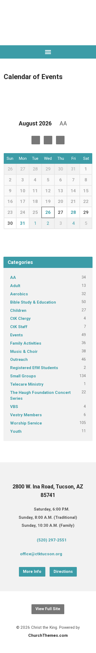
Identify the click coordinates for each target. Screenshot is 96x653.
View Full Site (47, 609)
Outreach (19, 359)
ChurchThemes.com (48, 635)
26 (48, 212)
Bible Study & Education (33, 302)
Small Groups (23, 376)
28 (73, 212)
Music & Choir (24, 351)
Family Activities (25, 343)
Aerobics (19, 294)
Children (18, 310)
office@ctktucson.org (41, 554)
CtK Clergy (20, 318)
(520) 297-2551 (52, 540)
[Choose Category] (60, 140)
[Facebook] (81, 555)
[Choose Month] (48, 140)
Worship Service (26, 423)
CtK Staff (18, 326)
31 (22, 223)
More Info (32, 571)
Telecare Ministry (26, 384)
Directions (63, 571)
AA (13, 277)
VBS (14, 406)
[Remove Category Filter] (72, 124)
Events (16, 335)
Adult (15, 285)
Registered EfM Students (34, 367)
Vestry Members (26, 415)
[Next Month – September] (35, 140)
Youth (16, 431)
